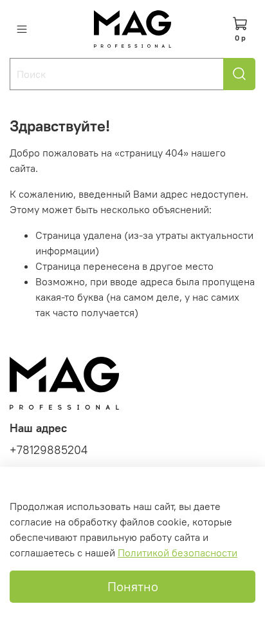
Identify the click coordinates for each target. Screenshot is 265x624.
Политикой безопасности (177, 552)
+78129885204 (48, 450)
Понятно (132, 586)
